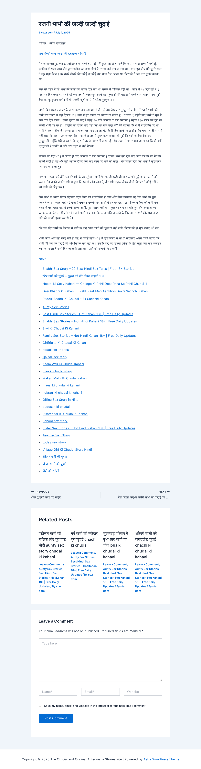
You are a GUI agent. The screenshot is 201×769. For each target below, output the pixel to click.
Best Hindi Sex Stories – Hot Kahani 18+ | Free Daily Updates (88, 314)
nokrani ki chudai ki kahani (62, 392)
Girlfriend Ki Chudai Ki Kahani (65, 343)
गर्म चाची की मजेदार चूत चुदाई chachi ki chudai (84, 539)
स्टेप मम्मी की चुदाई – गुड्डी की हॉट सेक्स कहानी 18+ (74, 276)
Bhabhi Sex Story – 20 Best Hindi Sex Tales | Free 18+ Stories (88, 269)
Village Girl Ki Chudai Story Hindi (67, 449)
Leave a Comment (50, 564)
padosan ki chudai (56, 407)
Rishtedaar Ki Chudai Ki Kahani (65, 414)
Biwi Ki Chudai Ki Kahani (61, 328)
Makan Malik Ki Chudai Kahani (65, 378)
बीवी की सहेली (51, 471)
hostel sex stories (56, 350)
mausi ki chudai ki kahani (61, 385)
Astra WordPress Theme (161, 759)
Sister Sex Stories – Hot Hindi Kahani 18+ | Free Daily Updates (89, 428)
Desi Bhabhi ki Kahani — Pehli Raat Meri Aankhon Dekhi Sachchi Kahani (95, 291)
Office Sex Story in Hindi (61, 400)
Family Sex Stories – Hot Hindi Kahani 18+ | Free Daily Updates (89, 336)
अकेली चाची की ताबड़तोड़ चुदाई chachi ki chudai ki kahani (146, 545)
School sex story (55, 421)
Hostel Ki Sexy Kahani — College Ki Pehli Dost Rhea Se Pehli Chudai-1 (95, 284)
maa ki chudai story (57, 371)
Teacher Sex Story (56, 435)
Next (42, 259)
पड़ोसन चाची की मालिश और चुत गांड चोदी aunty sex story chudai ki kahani (52, 545)
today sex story (54, 442)
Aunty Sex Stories (56, 307)
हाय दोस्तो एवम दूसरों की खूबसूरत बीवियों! (62, 53)
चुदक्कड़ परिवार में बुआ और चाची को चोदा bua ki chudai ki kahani (115, 545)
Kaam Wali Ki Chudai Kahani (63, 364)
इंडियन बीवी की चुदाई (55, 457)
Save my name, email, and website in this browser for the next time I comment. (95, 705)
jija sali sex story (55, 357)
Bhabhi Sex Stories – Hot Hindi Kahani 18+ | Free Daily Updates (90, 321)
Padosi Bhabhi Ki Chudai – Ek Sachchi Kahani (76, 299)
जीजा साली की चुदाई (54, 464)
